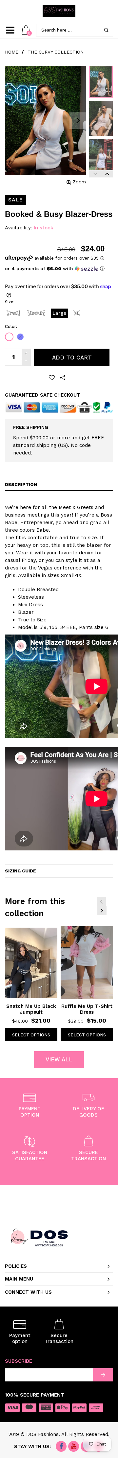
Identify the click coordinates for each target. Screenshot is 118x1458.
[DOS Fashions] (59, 11)
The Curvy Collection (56, 52)
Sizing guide (20, 870)
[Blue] (20, 336)
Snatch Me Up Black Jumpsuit (31, 1009)
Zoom (79, 181)
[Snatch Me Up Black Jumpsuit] (31, 962)
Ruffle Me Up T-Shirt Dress (86, 1009)
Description (21, 484)
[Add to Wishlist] (52, 377)
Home (11, 52)
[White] (9, 336)
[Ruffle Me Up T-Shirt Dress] (87, 962)
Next (107, 173)
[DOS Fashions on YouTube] (73, 1447)
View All (59, 1059)
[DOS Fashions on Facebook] (61, 1447)
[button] (55, 269)
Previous (95, 173)
